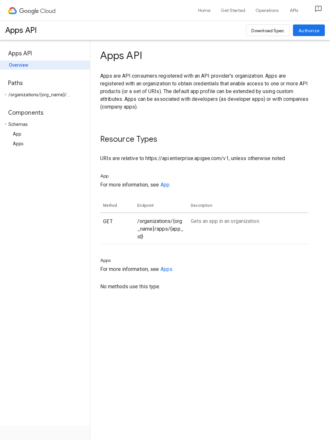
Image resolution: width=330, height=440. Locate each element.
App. (165, 185)
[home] (32, 10)
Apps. (167, 269)
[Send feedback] (313, 10)
